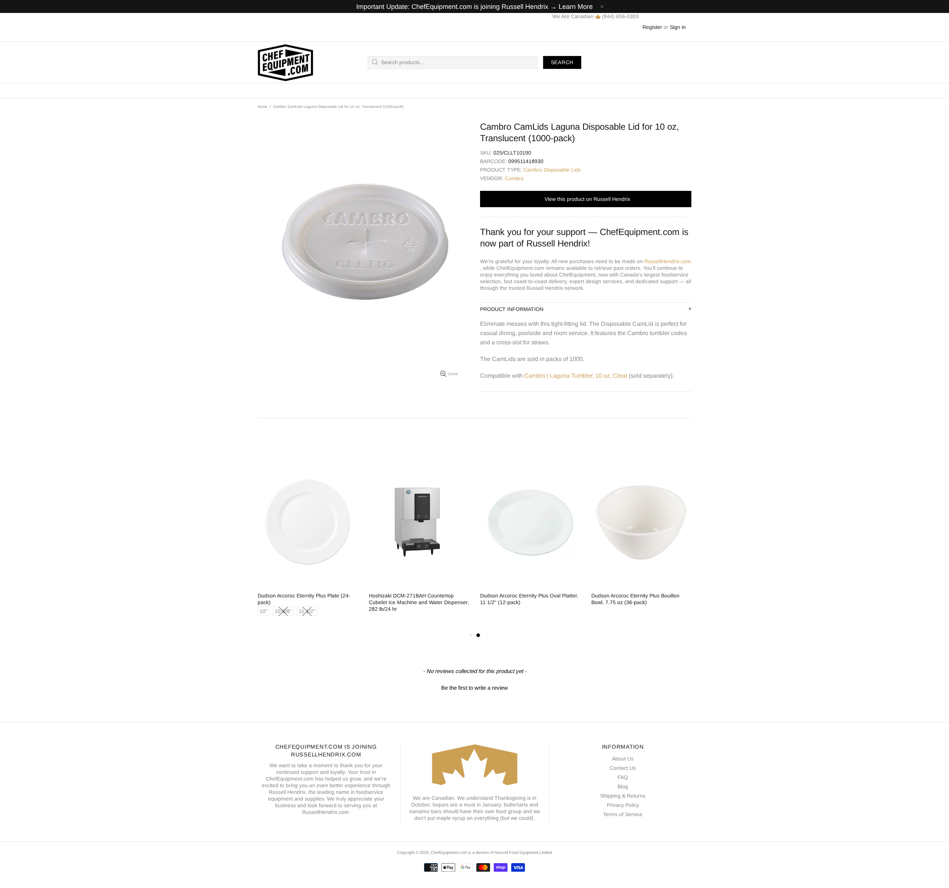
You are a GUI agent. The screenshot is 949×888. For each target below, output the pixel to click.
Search (562, 62)
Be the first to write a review (474, 688)
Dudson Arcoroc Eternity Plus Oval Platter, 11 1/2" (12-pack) (529, 599)
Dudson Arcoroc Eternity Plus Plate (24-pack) (304, 599)
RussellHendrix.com (667, 261)
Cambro (514, 178)
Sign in (678, 27)
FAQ (623, 777)
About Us (623, 759)
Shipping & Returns (622, 796)
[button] (474, 687)
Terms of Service (622, 814)
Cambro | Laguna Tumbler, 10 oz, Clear (575, 375)
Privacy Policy (623, 805)
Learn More (576, 6)
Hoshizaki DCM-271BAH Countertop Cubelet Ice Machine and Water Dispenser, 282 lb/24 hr (419, 602)
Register (652, 27)
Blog (623, 786)
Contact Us (623, 768)
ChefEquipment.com (285, 62)
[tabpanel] (530, 538)
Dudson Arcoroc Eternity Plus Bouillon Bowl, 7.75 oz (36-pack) (635, 599)
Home (263, 107)
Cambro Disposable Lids (552, 170)
